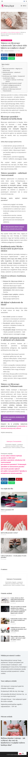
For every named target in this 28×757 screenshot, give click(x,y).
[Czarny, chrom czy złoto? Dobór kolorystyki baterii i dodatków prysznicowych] (5, 598)
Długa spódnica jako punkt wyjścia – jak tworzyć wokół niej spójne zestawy (18, 638)
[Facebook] (24, 1)
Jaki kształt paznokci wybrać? (10, 469)
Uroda (9, 32)
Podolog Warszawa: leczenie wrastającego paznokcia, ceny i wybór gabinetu (19, 629)
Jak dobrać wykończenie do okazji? (12, 83)
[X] (26, 1)
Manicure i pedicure (15, 32)
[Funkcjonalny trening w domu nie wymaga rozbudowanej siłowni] (5, 619)
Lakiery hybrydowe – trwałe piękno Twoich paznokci (13, 556)
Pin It (19, 55)
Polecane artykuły (6, 716)
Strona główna (4, 32)
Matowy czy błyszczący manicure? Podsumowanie (12, 90)
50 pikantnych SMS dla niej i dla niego (12, 691)
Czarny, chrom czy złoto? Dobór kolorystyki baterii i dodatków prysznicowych (17, 599)
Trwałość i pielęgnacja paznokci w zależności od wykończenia (12, 86)
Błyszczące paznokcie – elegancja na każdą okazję (12, 69)
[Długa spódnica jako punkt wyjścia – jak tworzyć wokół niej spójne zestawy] (5, 637)
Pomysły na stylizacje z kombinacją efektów (14, 80)
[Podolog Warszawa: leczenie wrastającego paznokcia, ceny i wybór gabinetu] (5, 628)
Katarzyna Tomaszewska (9, 50)
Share (5, 55)
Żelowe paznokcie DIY (7, 510)
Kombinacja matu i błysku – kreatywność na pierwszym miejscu (14, 77)
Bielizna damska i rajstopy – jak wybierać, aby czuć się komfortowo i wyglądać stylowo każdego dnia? (13, 741)
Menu (24, 6)
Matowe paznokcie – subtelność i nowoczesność (12, 73)
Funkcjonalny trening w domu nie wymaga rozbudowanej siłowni (19, 620)
